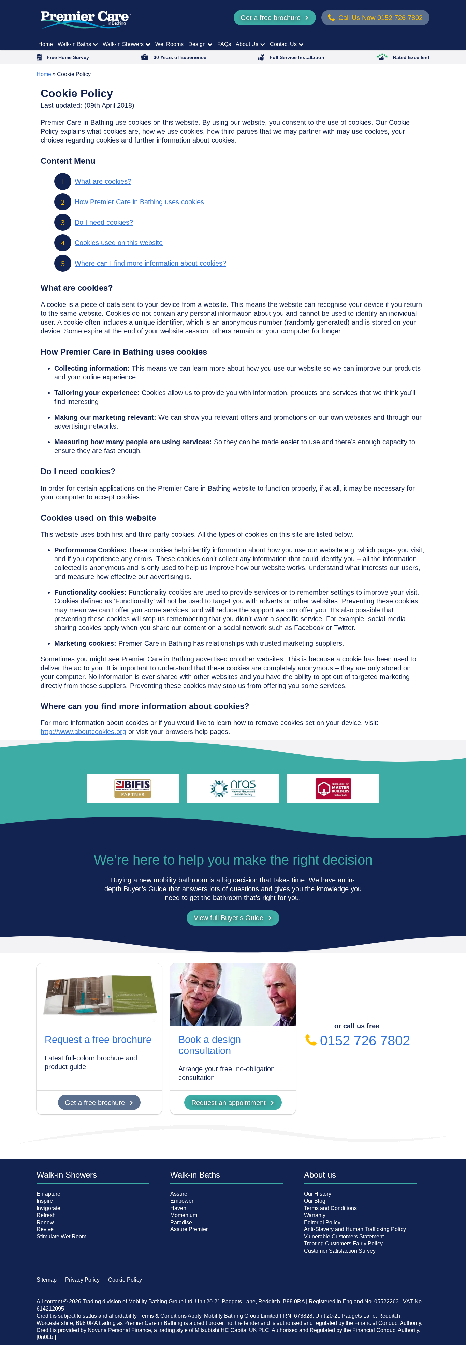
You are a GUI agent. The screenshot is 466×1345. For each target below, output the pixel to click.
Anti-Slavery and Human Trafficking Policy (355, 1229)
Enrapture (48, 1194)
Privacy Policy (82, 1280)
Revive (45, 1229)
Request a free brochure (98, 1039)
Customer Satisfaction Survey (340, 1251)
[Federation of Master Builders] (333, 788)
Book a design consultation (209, 1045)
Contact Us (283, 44)
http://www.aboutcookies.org (83, 731)
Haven (178, 1208)
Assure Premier (189, 1229)
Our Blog (314, 1201)
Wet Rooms (169, 44)
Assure (178, 1194)
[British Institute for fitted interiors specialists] (133, 788)
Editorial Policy (322, 1222)
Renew (45, 1222)
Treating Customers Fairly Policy (343, 1243)
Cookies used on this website (119, 242)
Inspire (45, 1201)
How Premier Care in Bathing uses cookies (139, 202)
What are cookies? (103, 181)
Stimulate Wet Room (61, 1236)
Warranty (314, 1215)
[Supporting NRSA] (233, 788)
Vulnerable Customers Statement (344, 1236)
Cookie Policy (125, 1280)
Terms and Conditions (330, 1208)
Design (197, 44)
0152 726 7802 (365, 1040)
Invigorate (48, 1208)
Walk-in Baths (74, 44)
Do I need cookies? (104, 222)
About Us (247, 44)
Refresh (46, 1215)
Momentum (183, 1215)
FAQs (224, 44)
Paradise (181, 1222)
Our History (317, 1194)
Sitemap (47, 1280)
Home (45, 44)
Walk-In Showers (123, 44)
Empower (181, 1201)
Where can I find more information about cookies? (150, 263)
